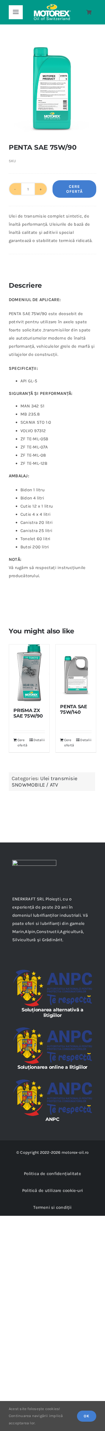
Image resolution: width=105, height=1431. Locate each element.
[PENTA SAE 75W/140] (76, 671)
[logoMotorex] (52, 6)
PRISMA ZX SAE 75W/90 (28, 713)
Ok (87, 1416)
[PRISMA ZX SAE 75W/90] (29, 673)
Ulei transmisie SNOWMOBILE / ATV (44, 781)
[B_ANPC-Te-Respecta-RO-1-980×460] (52, 971)
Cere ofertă (74, 189)
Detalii (39, 740)
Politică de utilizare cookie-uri (52, 1190)
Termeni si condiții (52, 1207)
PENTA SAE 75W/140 (73, 709)
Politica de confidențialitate (52, 1173)
